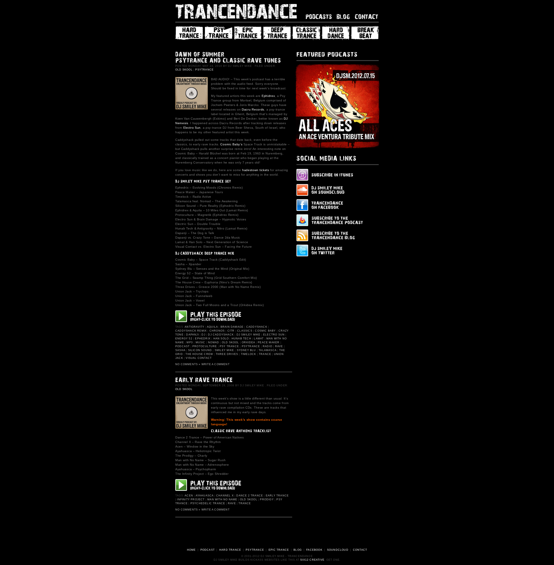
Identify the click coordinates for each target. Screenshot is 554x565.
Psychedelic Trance (207, 503)
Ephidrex (268, 96)
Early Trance (277, 495)
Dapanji (192, 334)
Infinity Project (191, 499)
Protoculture (204, 346)
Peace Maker (268, 342)
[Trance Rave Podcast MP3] (212, 485)
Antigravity (194, 326)
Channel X (225, 495)
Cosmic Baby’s (231, 144)
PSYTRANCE (255, 549)
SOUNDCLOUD (337, 549)
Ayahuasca (205, 495)
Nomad (213, 342)
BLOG (297, 549)
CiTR (231, 330)
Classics (244, 330)
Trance (265, 354)
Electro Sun (192, 127)
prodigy (267, 499)
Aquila (212, 326)
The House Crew (199, 354)
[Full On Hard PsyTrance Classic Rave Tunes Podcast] (212, 316)
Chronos (217, 330)
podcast (182, 346)
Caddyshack (256, 326)
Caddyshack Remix (191, 330)
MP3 (190, 342)
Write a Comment (215, 364)
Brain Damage (232, 326)
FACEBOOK (314, 549)
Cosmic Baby (265, 330)
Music (200, 342)
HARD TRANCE (230, 549)
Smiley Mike (224, 350)
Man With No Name (222, 499)
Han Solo (221, 338)
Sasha (180, 350)
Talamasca (267, 350)
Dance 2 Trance (249, 495)
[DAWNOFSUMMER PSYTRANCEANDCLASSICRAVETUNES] (232, 58)
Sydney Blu (246, 350)
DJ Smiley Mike (249, 334)
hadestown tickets (255, 170)
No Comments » (188, 364)
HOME (191, 549)
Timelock (248, 354)
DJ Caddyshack (221, 334)
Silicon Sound (200, 350)
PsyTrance (204, 69)
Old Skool (184, 69)
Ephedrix (203, 338)
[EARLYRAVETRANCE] (232, 381)
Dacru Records (253, 109)
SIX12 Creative (312, 559)
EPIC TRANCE (279, 549)
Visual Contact (199, 358)
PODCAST (207, 549)
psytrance (251, 346)
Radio (267, 346)
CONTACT (360, 549)
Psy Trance (229, 346)
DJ (203, 334)
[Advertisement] (277, 536)
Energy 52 (183, 338)
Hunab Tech (241, 338)
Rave (279, 346)
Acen (189, 495)
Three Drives (227, 354)
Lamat (259, 338)
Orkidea (248, 342)
